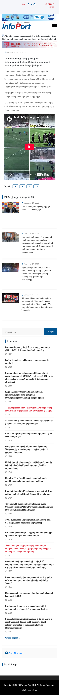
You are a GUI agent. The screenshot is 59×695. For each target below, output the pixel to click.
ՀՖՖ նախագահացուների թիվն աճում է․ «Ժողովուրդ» (35, 208)
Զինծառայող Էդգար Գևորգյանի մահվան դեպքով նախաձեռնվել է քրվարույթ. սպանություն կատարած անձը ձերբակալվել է (28, 548)
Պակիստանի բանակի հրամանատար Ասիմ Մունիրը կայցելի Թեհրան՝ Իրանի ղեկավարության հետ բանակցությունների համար (29, 506)
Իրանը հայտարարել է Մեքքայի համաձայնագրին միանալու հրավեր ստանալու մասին (28, 534)
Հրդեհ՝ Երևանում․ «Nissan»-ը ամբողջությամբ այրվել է (27, 361)
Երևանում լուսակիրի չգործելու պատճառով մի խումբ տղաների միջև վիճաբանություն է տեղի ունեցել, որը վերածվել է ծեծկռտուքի (36, 273)
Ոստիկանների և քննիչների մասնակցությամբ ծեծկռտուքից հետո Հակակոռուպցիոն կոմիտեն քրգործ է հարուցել (26, 449)
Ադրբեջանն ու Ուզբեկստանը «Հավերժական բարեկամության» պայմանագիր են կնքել (26, 479)
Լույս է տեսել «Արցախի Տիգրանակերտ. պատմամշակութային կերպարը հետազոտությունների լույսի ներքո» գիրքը (24, 394)
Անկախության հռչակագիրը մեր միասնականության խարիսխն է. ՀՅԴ (29, 595)
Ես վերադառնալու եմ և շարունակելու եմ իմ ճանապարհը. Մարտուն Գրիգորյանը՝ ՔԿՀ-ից (26, 607)
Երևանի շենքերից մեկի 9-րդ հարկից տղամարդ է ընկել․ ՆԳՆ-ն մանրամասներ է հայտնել (28, 349)
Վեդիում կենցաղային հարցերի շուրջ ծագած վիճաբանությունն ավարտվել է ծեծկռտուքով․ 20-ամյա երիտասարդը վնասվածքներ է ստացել (37, 304)
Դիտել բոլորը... (12, 637)
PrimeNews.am (16, 653)
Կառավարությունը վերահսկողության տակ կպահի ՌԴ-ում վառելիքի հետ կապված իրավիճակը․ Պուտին (28, 580)
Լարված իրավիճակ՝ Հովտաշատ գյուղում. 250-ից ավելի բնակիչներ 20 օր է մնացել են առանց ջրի (28, 492)
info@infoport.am (29, 690)
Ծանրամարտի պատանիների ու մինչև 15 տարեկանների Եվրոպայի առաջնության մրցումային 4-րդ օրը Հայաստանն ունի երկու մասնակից (29, 564)
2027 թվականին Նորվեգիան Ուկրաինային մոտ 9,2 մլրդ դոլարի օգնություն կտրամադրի (27, 521)
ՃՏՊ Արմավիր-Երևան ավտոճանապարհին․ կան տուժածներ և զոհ (28, 435)
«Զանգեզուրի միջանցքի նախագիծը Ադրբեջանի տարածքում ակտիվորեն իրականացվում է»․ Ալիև (28, 409)
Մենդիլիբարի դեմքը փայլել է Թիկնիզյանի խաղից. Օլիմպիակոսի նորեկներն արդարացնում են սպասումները (29, 465)
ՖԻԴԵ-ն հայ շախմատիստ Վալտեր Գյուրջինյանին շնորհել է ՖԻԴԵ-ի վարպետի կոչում (29, 422)
